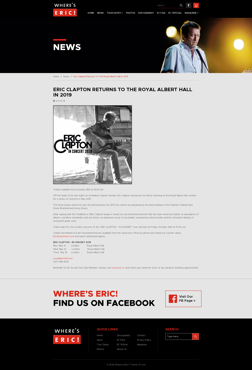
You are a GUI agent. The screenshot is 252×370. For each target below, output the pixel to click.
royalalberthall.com (63, 258)
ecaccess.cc (118, 268)
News (100, 13)
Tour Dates (114, 13)
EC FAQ (161, 13)
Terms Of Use (138, 365)
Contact (141, 335)
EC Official (175, 13)
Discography (146, 13)
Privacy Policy (144, 340)
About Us (122, 349)
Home (91, 13)
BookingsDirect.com (63, 236)
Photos (130, 13)
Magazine (190, 13)
